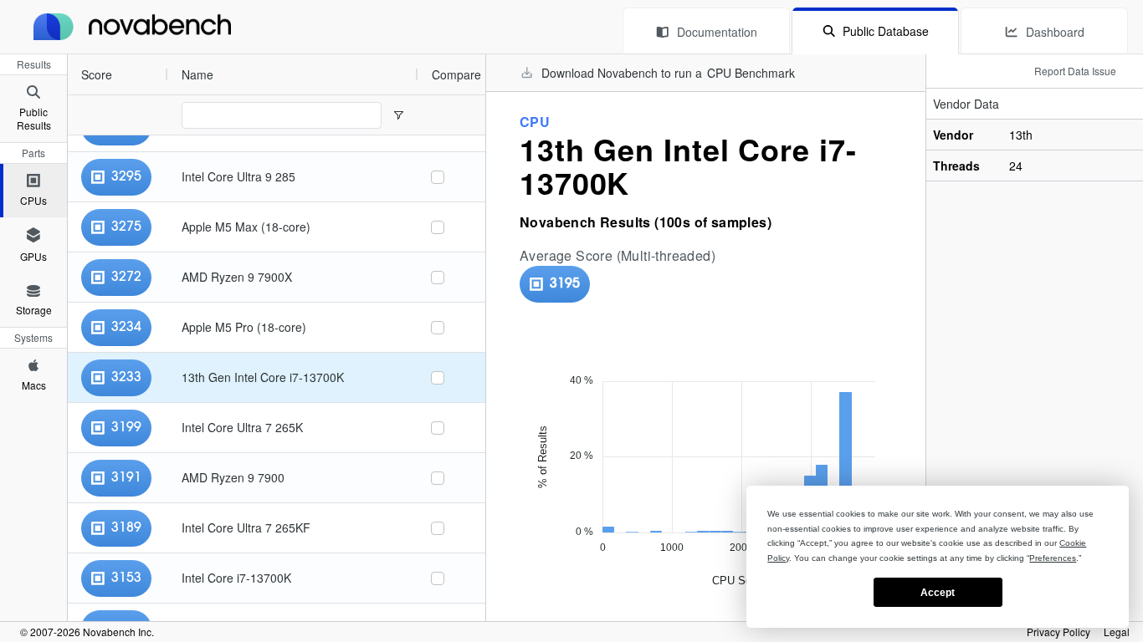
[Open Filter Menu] (398, 115)
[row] (243, 74)
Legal (1117, 632)
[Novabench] (132, 27)
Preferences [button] (1052, 558)
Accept (937, 593)
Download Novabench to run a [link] (668, 72)
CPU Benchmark (751, 72)
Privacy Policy (1058, 632)
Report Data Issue (1075, 71)
